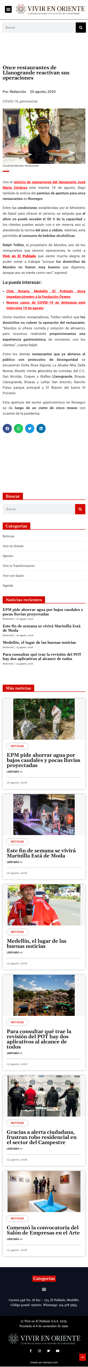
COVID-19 (10, 101)
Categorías (44, 1278)
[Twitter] (48, 1351)
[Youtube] (57, 1351)
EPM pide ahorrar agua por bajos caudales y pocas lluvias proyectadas (43, 612)
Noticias (17, 746)
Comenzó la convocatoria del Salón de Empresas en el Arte (43, 1230)
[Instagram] (39, 1351)
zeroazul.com (50, 1362)
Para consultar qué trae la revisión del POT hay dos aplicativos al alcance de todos (42, 656)
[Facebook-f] (30, 1351)
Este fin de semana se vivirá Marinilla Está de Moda (41, 628)
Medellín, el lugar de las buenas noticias (39, 642)
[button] (8, 9)
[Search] (81, 27)
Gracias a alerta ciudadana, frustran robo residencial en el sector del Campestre (42, 1137)
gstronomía (28, 101)
